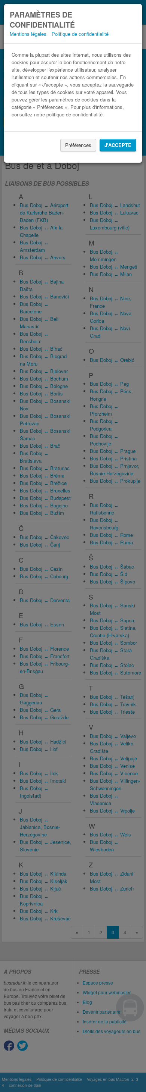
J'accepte (117, 144)
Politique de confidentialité (80, 33)
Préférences (78, 144)
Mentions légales (28, 33)
